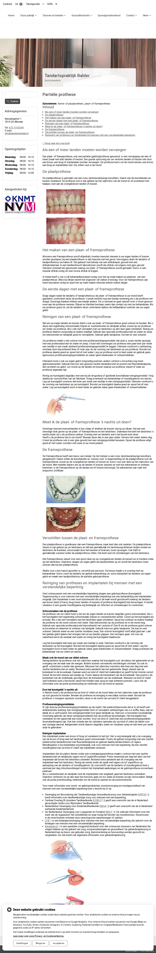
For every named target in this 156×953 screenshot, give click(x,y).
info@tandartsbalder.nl (16, 133)
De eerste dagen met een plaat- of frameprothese (71, 120)
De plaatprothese (54, 114)
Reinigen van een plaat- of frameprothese (67, 123)
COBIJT (98, 800)
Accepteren (58, 943)
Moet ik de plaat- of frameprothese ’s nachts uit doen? (74, 126)
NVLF (109, 811)
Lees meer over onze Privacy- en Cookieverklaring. (38, 936)
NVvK (103, 806)
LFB (47, 820)
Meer (146, 15)
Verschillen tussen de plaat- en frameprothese (69, 132)
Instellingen (22, 943)
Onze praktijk (27, 15)
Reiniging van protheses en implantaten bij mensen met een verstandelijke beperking (90, 135)
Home (11, 15)
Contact (130, 15)
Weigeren (40, 943)
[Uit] (22, 4)
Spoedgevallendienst (109, 15)
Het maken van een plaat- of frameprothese (68, 117)
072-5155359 (16, 127)
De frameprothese (54, 129)
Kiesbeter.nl (51, 826)
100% (50, 4)
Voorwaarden (147, 950)
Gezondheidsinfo (81, 15)
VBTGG (142, 794)
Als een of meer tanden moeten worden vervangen (72, 112)
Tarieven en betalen (53, 15)
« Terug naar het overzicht (56, 143)
